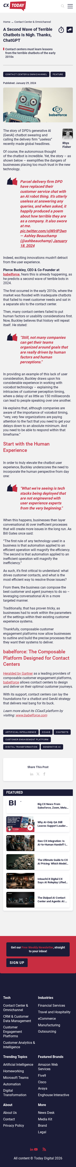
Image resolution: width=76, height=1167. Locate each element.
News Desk (46, 1113)
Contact (9, 1119)
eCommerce (47, 1019)
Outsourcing (47, 1031)
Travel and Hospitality (54, 1012)
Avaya (42, 1088)
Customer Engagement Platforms (12, 1031)
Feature (58, 74)
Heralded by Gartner (18, 673)
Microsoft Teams (15, 1078)
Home (6, 21)
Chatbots (62, 732)
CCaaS (46, 732)
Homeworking (13, 1071)
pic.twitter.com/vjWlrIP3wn (43, 231)
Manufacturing (49, 1025)
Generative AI (52, 747)
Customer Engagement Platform (27, 739)
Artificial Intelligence (20, 732)
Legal (42, 1132)
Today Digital (44, 1158)
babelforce (11, 274)
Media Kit (45, 1119)
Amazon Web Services (48, 1067)
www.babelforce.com (31, 715)
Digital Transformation (21, 747)
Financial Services (51, 1006)
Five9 (42, 1076)
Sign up (17, 963)
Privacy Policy (13, 1126)
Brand (42, 1126)
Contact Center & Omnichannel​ (26, 74)
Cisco (42, 1082)
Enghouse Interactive (53, 1095)
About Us (10, 1113)
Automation (12, 1084)
